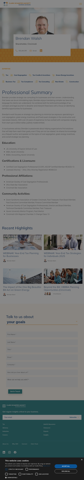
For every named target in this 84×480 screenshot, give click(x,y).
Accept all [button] (66, 466)
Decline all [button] (66, 471)
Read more (46, 466)
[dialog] (42, 469)
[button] (28, 477)
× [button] (81, 460)
